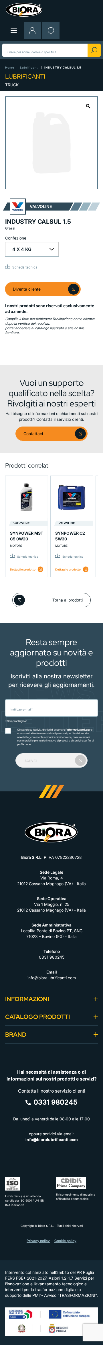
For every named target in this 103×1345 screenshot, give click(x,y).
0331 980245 (51, 957)
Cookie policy (65, 1241)
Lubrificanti (29, 67)
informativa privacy (78, 729)
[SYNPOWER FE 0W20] (65, 497)
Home (9, 67)
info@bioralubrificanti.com (51, 977)
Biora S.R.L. (46, 1225)
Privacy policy (38, 1241)
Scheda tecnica (24, 267)
